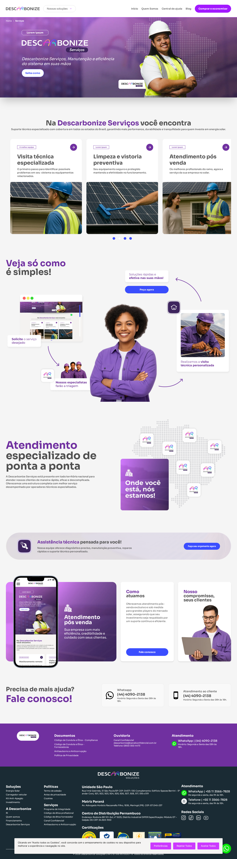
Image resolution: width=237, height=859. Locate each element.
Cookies (48, 798)
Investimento (13, 802)
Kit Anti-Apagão (14, 798)
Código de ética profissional (59, 813)
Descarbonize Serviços (18, 824)
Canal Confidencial (54, 820)
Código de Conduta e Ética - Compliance (76, 740)
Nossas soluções (57, 8)
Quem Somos (149, 8)
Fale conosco (147, 652)
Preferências (161, 845)
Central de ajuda (172, 8)
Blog (188, 8)
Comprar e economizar (212, 8)
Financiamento (14, 820)
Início (134, 8)
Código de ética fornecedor (58, 816)
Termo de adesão (53, 790)
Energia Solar (13, 790)
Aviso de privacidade (55, 794)
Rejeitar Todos (184, 845)
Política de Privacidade (66, 755)
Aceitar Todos (208, 845)
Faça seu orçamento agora (202, 546)
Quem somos (13, 816)
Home (9, 21)
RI (7, 813)
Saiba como (32, 73)
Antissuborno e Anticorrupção (70, 751)
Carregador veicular (16, 794)
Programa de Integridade (57, 809)
